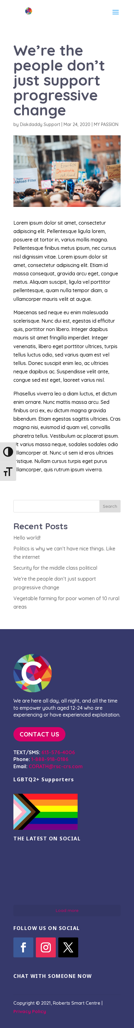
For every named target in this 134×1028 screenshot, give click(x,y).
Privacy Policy (29, 1011)
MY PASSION (106, 124)
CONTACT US (39, 734)
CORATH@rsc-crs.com (56, 766)
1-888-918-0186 (49, 759)
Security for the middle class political (55, 568)
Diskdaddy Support (40, 124)
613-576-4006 (58, 752)
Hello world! (27, 538)
